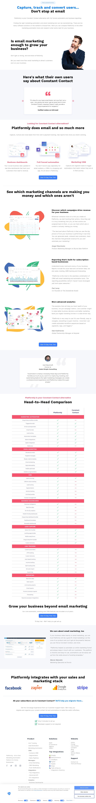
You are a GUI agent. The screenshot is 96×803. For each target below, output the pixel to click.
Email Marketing (34, 763)
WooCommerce (56, 757)
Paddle (53, 764)
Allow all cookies (84, 787)
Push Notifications (35, 768)
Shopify (53, 755)
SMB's (51, 748)
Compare (74, 747)
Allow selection (84, 792)
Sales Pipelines (34, 758)
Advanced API (33, 775)
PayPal (53, 761)
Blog (72, 749)
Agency (51, 746)
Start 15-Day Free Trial (48, 177)
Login (72, 751)
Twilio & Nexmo (56, 768)
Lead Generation (33, 745)
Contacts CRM (33, 753)
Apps (72, 754)
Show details (69, 800)
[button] (70, 101)
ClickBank (54, 759)
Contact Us (74, 762)
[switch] (39, 800)
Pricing (73, 744)
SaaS (50, 743)
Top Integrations (34, 772)
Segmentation (33, 755)
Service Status (75, 753)
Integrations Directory (58, 770)
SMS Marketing (34, 765)
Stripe (53, 766)
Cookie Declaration (38, 790)
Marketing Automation (35, 748)
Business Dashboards (36, 782)
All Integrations (34, 777)
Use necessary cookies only (84, 796)
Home (73, 742)
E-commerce (53, 744)
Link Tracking (32, 743)
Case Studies (75, 746)
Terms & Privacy (76, 763)
